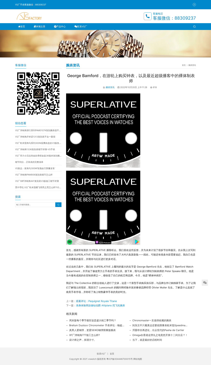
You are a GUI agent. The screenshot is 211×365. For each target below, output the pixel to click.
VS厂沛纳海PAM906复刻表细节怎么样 (34, 174)
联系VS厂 (82, 26)
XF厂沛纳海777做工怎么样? (84, 335)
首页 (22, 26)
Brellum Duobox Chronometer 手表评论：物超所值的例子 (97, 325)
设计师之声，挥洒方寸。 (82, 339)
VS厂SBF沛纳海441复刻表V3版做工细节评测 (37, 181)
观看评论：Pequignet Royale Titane (96, 301)
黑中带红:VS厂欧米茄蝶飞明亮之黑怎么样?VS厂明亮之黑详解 (38, 187)
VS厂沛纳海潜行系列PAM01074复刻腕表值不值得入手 (38, 130)
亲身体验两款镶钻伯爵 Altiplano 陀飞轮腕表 (100, 305)
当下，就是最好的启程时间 (147, 339)
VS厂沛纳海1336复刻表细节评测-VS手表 (35, 149)
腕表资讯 (110, 87)
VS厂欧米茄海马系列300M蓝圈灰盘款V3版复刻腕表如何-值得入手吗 (38, 143)
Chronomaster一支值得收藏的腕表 (151, 320)
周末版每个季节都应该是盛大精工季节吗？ (92, 320)
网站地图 (137, 359)
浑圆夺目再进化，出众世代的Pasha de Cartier (158, 330)
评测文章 (40, 26)
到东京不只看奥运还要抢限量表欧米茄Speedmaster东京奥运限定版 (160, 325)
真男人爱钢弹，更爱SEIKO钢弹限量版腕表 (92, 330)
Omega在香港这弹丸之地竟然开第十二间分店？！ (160, 335)
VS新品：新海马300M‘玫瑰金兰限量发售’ (35, 168)
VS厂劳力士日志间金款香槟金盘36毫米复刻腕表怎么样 (38, 155)
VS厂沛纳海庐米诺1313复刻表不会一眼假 (35, 136)
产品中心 (61, 26)
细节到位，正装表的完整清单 (29, 162)
